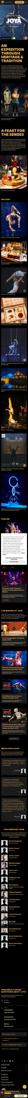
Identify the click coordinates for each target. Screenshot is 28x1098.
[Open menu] (26, 2)
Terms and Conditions (7, 1082)
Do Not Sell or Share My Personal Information (14, 558)
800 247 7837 (8, 1026)
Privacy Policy (5, 1079)
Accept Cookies (14, 561)
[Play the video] (14, 529)
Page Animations (6, 38)
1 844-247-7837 (9, 1012)
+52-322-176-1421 (10, 1019)
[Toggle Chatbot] (24, 1087)
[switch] (13, 38)
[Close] (25, 534)
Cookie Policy (4, 1077)
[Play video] (24, 360)
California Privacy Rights (8, 1084)
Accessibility (4, 1074)
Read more (6, 600)
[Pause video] (24, 291)
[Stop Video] (25, 38)
